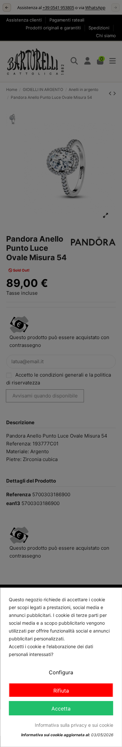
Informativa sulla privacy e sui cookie (74, 725)
